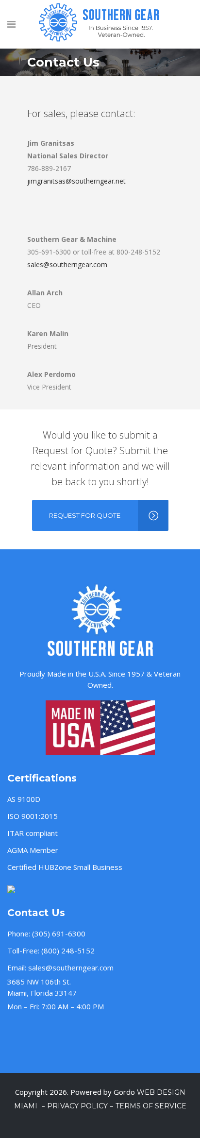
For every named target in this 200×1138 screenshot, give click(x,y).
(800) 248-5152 (68, 950)
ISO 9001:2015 (32, 816)
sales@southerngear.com (67, 264)
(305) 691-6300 (58, 933)
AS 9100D (23, 799)
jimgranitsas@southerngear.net (76, 181)
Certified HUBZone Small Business (64, 867)
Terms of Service (151, 1106)
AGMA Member (32, 850)
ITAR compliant (32, 833)
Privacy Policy (77, 1106)
